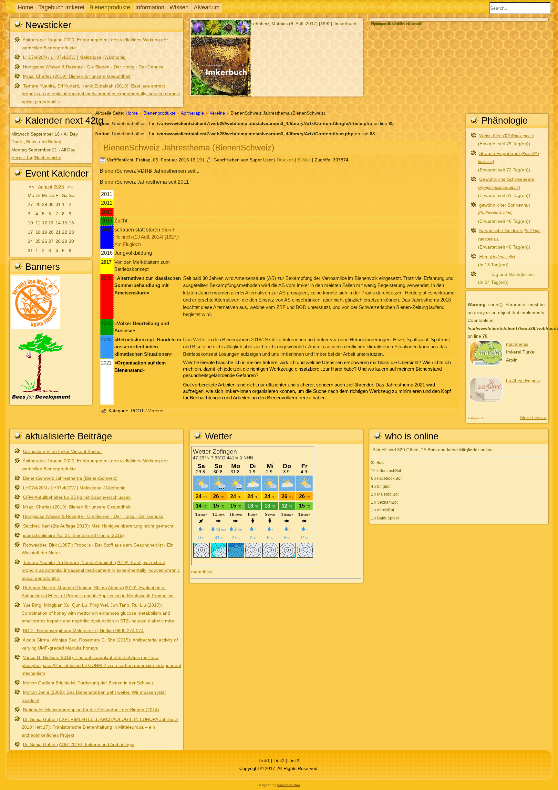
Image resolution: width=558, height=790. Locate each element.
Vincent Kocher (288, 785)
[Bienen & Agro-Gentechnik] (35, 327)
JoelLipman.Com (477, 418)
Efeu (497, 256)
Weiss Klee (506, 135)
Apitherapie (192, 113)
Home (25, 7)
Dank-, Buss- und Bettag (36, 141)
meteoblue (202, 571)
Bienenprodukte (109, 7)
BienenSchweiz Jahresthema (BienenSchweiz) (188, 147)
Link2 (279, 760)
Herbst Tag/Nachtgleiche (36, 157)
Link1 (264, 760)
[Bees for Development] (41, 399)
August (45, 186)
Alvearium (207, 7)
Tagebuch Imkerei (61, 7)
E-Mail (305, 159)
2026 (59, 186)
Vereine (217, 113)
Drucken (286, 159)
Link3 (293, 760)
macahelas (517, 344)
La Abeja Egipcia (523, 380)
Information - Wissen (162, 7)
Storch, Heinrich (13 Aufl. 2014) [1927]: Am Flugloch (146, 237)
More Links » (533, 417)
